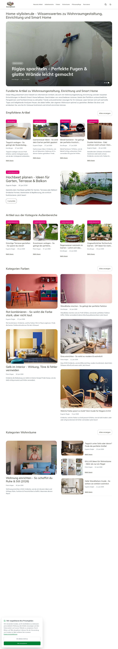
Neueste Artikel (37, 4)
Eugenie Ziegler (37, 145)
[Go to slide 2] (106, 82)
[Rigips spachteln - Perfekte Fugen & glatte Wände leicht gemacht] (59, 53)
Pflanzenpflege (76, 4)
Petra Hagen (37, 249)
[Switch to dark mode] (110, 4)
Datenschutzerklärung (10, 634)
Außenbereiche (49, 4)
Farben (58, 4)
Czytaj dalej (11, 201)
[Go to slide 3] (108, 82)
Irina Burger (15, 79)
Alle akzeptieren (22, 643)
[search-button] (106, 4)
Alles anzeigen (105, 113)
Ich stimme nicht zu (22, 639)
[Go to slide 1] (104, 82)
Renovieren (86, 4)
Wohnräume (66, 4)
